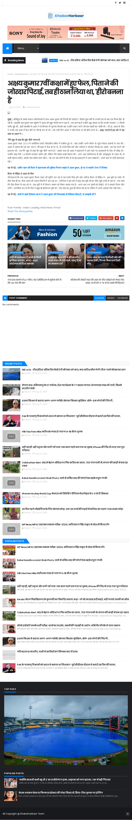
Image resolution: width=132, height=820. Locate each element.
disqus (110, 298)
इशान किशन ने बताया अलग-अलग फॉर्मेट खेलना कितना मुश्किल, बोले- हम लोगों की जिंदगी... (68, 400)
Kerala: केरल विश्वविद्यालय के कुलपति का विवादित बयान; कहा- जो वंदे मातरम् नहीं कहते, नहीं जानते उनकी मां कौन (73, 599)
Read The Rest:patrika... (21, 211)
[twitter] (120, 3)
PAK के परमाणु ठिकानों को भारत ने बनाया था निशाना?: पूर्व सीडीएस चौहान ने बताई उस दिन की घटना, (71, 416)
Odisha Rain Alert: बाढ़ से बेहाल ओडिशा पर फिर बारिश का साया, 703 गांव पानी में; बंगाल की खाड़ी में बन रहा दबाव (75, 464)
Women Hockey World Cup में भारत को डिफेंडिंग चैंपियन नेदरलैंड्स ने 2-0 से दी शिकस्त (65, 493)
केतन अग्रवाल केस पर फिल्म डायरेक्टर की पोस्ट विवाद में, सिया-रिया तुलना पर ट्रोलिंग (61, 792)
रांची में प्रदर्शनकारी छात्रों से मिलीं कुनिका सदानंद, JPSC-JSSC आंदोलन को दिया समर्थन (25, 260)
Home (10, 74)
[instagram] (124, 3)
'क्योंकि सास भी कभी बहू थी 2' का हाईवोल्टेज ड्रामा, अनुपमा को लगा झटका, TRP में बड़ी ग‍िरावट (64, 779)
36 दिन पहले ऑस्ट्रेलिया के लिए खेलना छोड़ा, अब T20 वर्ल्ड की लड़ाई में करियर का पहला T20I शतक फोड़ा (72, 509)
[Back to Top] (127, 814)
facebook (123, 298)
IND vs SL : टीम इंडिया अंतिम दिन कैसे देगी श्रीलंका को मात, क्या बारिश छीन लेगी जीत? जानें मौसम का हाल (73, 369)
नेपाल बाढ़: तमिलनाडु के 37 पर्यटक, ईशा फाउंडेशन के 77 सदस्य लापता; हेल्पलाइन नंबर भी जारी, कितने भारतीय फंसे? (72, 387)
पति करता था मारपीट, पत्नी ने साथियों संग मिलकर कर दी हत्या (47, 651)
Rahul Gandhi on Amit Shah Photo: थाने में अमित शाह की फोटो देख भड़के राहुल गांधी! (64, 478)
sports (40, 60)
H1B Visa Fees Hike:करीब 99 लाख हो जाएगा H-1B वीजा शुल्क (52, 431)
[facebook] (116, 3)
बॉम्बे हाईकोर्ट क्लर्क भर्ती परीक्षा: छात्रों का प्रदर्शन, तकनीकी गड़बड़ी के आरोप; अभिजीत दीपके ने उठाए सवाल (68, 625)
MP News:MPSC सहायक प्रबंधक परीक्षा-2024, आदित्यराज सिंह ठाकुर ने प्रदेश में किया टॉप (65, 524)
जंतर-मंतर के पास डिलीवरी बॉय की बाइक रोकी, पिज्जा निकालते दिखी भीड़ (104, 260)
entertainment (21, 74)
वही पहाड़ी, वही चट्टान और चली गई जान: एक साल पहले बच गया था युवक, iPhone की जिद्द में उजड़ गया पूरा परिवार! (73, 448)
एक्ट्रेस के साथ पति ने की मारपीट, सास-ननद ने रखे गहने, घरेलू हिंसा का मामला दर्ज (64, 260)
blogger (99, 298)
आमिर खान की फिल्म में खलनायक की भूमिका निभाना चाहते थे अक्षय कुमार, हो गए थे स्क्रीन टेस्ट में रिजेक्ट (62, 167)
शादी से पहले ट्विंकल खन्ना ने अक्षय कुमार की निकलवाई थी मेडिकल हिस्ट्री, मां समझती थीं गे (57, 194)
